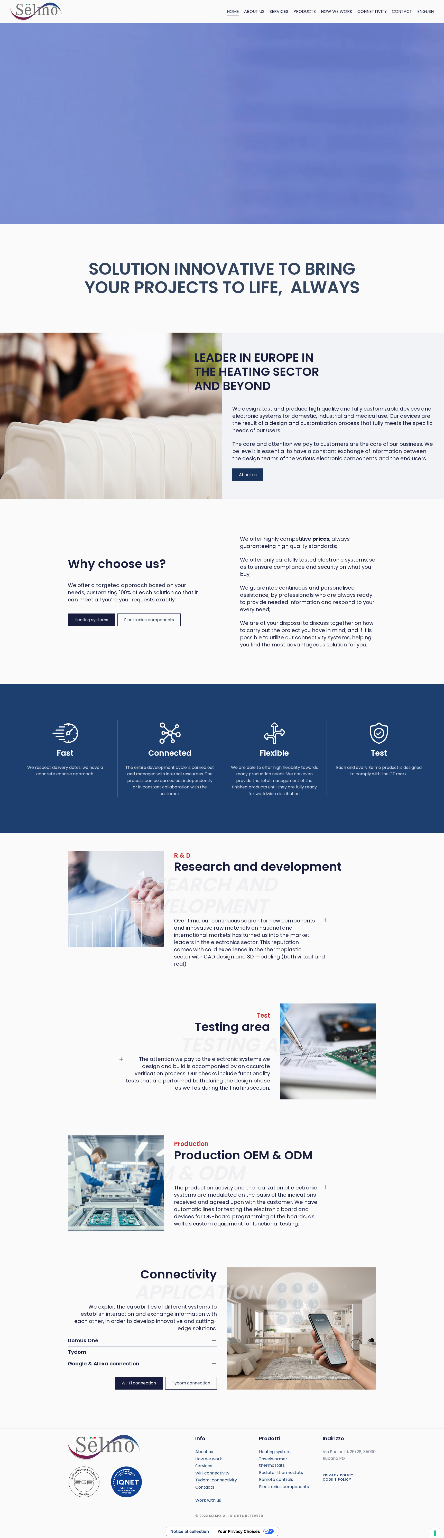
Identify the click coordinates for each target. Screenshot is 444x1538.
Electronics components (149, 620)
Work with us (208, 1500)
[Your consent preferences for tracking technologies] (435, 1533)
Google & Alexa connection (103, 1363)
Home (233, 11)
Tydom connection (191, 1383)
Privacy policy (338, 1475)
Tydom (77, 1352)
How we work (336, 11)
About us (254, 11)
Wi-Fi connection (139, 1383)
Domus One (83, 1340)
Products (304, 11)
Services (279, 11)
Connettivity (372, 11)
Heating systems (91, 620)
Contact (402, 11)
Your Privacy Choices (238, 1531)
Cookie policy (337, 1479)
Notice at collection (189, 1531)
